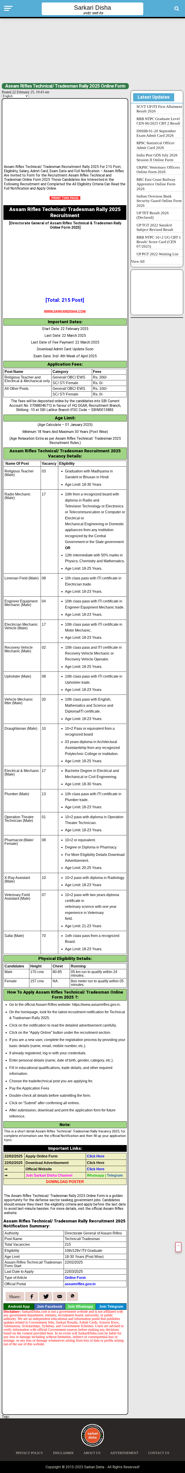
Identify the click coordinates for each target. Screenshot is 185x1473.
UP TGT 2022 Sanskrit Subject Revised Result (154, 227)
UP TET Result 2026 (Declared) (152, 215)
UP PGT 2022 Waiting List (157, 254)
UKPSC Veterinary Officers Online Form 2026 (158, 169)
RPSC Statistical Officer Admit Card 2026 (155, 145)
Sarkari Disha (92, 7)
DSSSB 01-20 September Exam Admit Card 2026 (156, 133)
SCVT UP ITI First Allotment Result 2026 (159, 109)
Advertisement (124, 1453)
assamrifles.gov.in (80, 1284)
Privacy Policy (29, 1453)
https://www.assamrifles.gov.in (96, 1004)
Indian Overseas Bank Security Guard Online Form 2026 (159, 201)
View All (138, 261)
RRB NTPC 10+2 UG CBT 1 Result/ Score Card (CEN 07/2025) (158, 242)
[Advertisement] (92, 50)
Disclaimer (63, 1453)
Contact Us (158, 1453)
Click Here (95, 1163)
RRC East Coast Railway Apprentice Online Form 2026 (156, 184)
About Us (91, 1453)
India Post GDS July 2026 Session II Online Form (157, 157)
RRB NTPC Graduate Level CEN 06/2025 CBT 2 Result (158, 121)
